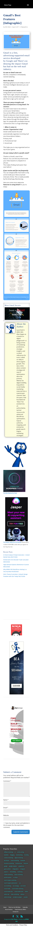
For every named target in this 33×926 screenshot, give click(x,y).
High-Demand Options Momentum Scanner (16, 564)
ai (15, 852)
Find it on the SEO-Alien (15, 907)
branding (26, 855)
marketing (19, 871)
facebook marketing (9, 863)
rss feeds (15, 877)
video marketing (15, 894)
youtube (26, 897)
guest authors (7, 869)
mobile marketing (8, 874)
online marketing (18, 874)
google (5, 866)
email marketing (15, 860)
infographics (15, 869)
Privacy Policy (23, 925)
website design (7, 897)
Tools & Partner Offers (20, 909)
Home (4, 907)
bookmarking (19, 855)
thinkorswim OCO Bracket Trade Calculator (16, 560)
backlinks (6, 855)
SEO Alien (8, 27)
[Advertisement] (16, 600)
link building (13, 871)
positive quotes (7, 877)
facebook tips (18, 863)
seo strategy (16, 886)
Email (5, 808)
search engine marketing (10, 880)
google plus (21, 866)
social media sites (8, 891)
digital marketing (19, 857)
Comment (7, 781)
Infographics (24, 27)
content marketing (8, 857)
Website (6, 815)
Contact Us (15, 911)
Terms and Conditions (12, 925)
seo (20, 883)
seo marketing (7, 886)
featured (26, 863)
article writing (20, 852)
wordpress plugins (17, 897)
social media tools (18, 891)
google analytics (13, 866)
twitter (26, 891)
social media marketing (17, 888)
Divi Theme (14, 919)
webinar (22, 894)
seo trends (23, 886)
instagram (22, 869)
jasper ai (6, 871)
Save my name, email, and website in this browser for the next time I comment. (16, 825)
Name (5, 800)
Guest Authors (9, 909)
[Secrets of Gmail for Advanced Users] (17, 313)
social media (7, 888)
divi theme (6, 860)
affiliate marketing (8, 852)
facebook (23, 860)
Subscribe (25, 907)
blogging (12, 855)
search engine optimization (10, 883)
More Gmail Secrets (13, 305)
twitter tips (6, 894)
